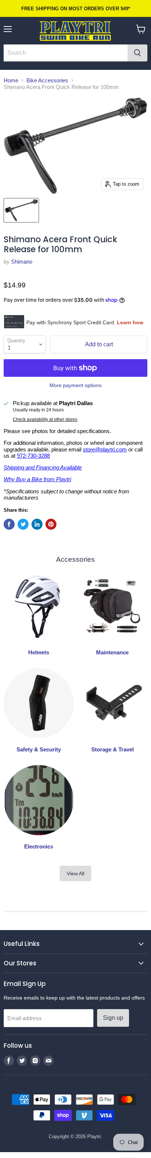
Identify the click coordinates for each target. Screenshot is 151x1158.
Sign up (113, 1018)
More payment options (75, 385)
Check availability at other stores (45, 419)
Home (11, 80)
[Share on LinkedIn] (37, 524)
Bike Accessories (47, 80)
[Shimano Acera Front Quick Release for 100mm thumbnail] (21, 210)
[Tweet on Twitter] (23, 524)
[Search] (137, 52)
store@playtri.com (105, 449)
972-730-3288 (33, 456)
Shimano (21, 261)
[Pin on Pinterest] (50, 524)
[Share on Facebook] (9, 524)
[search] (66, 52)
